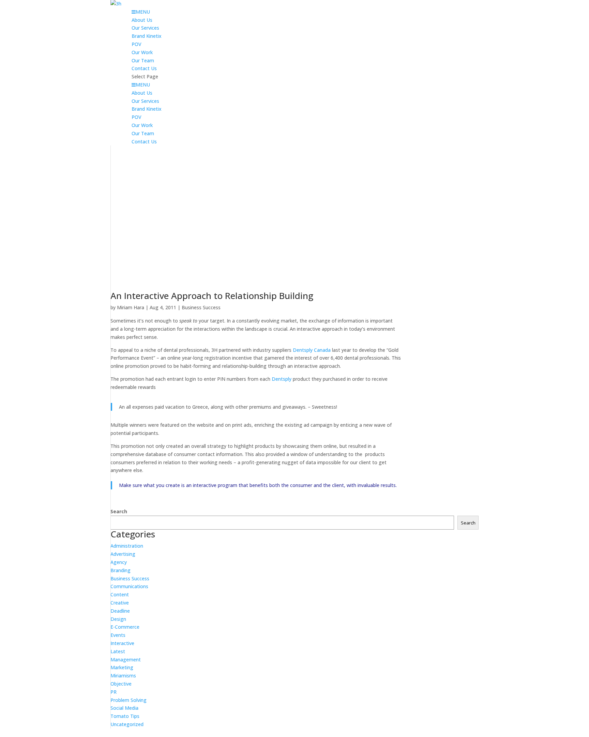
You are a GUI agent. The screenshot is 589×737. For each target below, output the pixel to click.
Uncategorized (127, 724)
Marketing (121, 667)
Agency (118, 562)
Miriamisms (123, 675)
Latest (117, 651)
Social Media (124, 708)
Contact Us (144, 68)
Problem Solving (128, 700)
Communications (129, 586)
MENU (143, 12)
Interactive (122, 643)
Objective (121, 683)
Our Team (143, 60)
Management (125, 659)
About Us (142, 20)
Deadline (120, 611)
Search (118, 511)
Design (118, 619)
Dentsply (281, 379)
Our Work (142, 52)
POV (136, 44)
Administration (126, 546)
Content (119, 594)
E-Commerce (124, 627)
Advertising (122, 554)
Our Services (145, 28)
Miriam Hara (130, 307)
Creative (119, 602)
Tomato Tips (124, 716)
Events (117, 635)
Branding (120, 570)
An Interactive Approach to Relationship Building (211, 295)
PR (113, 692)
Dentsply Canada (312, 350)
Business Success (201, 307)
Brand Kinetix (147, 36)
